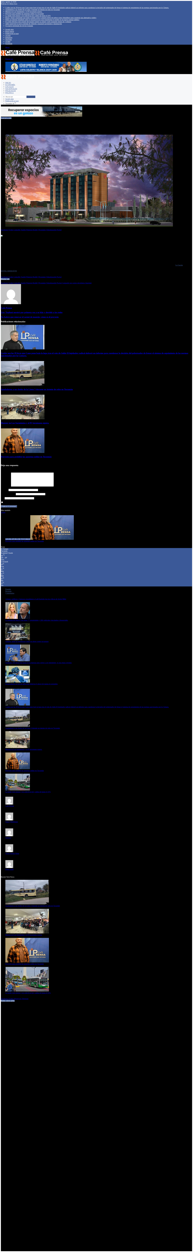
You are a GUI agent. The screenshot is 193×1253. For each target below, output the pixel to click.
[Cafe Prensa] (34, 55)
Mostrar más (5, 279)
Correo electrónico (8, 494)
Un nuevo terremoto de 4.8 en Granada (19, 26)
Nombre (4, 490)
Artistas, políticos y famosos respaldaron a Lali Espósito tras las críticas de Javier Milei (35, 599)
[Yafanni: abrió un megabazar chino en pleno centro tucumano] (17, 639)
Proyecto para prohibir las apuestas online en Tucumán (24, 14)
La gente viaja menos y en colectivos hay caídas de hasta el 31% (28, 16)
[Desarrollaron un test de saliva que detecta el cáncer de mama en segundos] (17, 682)
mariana (8, 838)
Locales (9, 87)
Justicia (3, 118)
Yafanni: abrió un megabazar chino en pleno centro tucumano (27, 641)
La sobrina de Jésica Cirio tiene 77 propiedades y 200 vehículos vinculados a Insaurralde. (36, 620)
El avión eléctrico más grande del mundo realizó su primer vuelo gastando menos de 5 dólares (38, 22)
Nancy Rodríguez (11, 822)
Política (9, 93)
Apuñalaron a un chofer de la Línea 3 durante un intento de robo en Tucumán (32, 10)
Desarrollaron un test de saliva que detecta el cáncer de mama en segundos (31, 684)
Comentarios (9, 593)
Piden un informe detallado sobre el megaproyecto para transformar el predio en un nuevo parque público (42, 20)
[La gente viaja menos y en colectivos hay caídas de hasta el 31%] (17, 790)
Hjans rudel (9, 869)
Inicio (8, 83)
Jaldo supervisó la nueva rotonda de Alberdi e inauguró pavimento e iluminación (33, 24)
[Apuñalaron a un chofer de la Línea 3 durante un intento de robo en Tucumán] (22, 385)
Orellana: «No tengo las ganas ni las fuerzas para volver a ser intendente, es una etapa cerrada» (38, 663)
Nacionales (11, 89)
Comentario (5, 486)
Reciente (8, 591)
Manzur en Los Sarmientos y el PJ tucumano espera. (23, 12)
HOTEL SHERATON (9, 271)
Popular (8, 589)
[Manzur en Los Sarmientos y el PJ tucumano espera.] (22, 419)
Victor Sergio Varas (12, 853)
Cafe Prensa (6, 308)
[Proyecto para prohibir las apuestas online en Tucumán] (22, 452)
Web (2, 498)
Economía (10, 85)
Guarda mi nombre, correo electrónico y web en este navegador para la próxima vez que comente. (38, 502)
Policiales (10, 91)
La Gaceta (179, 265)
